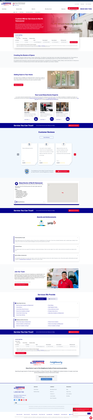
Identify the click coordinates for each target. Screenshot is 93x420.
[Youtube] (21, 400)
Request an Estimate (73, 42)
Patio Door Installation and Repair (22, 325)
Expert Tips (68, 391)
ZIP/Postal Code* (63, 40)
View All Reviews (46, 137)
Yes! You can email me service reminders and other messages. (26, 44)
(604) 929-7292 (19, 392)
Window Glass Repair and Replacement (23, 321)
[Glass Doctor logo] (37, 362)
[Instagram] (24, 400)
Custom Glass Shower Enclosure (22, 309)
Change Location (16, 5)
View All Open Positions (20, 284)
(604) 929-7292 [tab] (86, 9)
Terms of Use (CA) (27, 414)
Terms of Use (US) (19, 414)
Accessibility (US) (49, 414)
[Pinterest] (26, 400)
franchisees (43, 45)
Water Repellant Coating (52, 307)
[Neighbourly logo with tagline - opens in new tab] (56, 363)
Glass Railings (50, 305)
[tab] (4, 9)
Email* (34, 40)
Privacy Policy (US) (34, 414)
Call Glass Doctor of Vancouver (25, 259)
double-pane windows (52, 98)
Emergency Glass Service (53, 311)
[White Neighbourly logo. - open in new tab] (3, 0)
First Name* (17, 40)
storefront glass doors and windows (36, 98)
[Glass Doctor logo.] (6, 4)
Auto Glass (18, 38)
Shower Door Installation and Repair (23, 311)
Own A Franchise (53, 398)
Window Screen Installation (53, 321)
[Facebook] (14, 400)
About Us (52, 391)
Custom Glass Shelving (20, 314)
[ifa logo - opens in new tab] (15, 403)
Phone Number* (45, 40)
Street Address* (54, 40)
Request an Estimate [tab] (74, 8)
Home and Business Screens (53, 309)
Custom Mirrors (19, 307)
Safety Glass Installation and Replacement (56, 313)
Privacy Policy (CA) (42, 414)
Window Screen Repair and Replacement (55, 323)
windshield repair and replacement (52, 99)
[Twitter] (17, 400)
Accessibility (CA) (56, 414)
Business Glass (32, 38)
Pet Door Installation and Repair (54, 325)
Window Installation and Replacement (23, 323)
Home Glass (25, 38)
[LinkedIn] (19, 400)
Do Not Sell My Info (64, 414)
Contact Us (52, 393)
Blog (67, 389)
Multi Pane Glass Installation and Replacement (24, 305)
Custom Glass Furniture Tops (21, 313)
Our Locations (69, 393)
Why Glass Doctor (53, 389)
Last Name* (26, 40)
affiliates (39, 45)
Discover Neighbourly (46, 379)
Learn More (26, 119)
